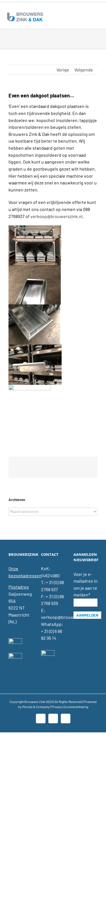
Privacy (56, 707)
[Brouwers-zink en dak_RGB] (25, 13)
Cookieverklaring (76, 707)
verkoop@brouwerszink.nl (57, 216)
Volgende (83, 69)
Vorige (63, 69)
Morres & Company (36, 707)
